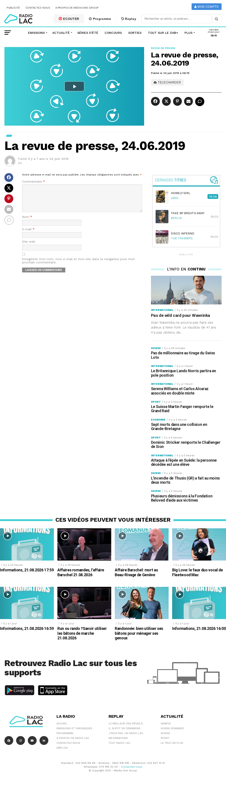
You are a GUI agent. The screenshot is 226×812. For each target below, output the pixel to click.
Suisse (165, 733)
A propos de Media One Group (77, 7)
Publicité (13, 7)
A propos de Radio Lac (72, 738)
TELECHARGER (169, 82)
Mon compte (207, 6)
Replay (130, 19)
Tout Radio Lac (119, 742)
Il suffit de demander (124, 728)
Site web (28, 241)
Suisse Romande (172, 728)
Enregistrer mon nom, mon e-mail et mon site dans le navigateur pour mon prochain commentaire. (78, 260)
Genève (166, 723)
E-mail (28, 229)
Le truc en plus (172, 742)
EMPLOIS (62, 747)
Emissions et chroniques (74, 728)
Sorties (134, 32)
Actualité (61, 32)
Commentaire (33, 181)
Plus (188, 32)
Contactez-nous (38, 7)
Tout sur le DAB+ (163, 32)
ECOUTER (70, 19)
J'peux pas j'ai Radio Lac (126, 733)
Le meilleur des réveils (126, 723)
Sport (165, 738)
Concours (113, 32)
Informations (118, 738)
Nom (27, 217)
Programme (101, 19)
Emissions (36, 32)
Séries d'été (87, 32)
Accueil (61, 723)
